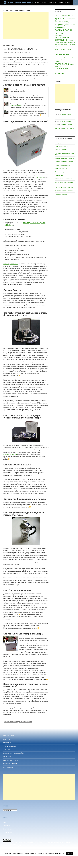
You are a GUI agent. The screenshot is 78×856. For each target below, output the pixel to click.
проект (58, 61)
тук (64, 853)
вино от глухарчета (59, 22)
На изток (7, 749)
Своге (64, 18)
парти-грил (71, 57)
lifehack (70, 15)
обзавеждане (62, 54)
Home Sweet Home (8, 735)
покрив (61, 59)
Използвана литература (10, 760)
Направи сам (7, 739)
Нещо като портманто (61, 168)
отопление (58, 57)
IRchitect (57, 128)
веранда (65, 21)
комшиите (71, 42)
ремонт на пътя (58, 66)
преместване (68, 59)
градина (58, 25)
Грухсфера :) (68, 2)
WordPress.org (7, 832)
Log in (4, 822)
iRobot (63, 16)
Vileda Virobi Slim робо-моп (63, 178)
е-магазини (70, 40)
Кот (18, 52)
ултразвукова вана (16, 105)
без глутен (71, 19)
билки (57, 21)
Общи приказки (8, 45)
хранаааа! (60, 73)
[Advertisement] (26, 25)
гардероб (66, 22)
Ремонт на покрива (65, 121)
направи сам (63, 49)
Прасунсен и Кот (28, 842)
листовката (40, 177)
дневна (62, 27)
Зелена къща (7, 756)
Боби (56, 124)
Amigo (56, 16)
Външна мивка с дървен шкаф (64, 190)
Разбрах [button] (69, 853)
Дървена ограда (60, 172)
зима (65, 42)
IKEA (59, 16)
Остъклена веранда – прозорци (64, 158)
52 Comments (26, 52)
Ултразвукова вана (20, 49)
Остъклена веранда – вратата (64, 161)
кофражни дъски (67, 44)
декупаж (57, 27)
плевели (57, 58)
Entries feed (6, 825)
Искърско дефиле (10, 746)
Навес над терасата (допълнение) (61, 195)
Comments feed (7, 829)
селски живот (62, 68)
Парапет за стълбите (65, 114)
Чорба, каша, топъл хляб (10, 763)
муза (73, 44)
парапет (65, 57)
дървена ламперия (62, 37)
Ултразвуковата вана (10, 264)
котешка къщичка (59, 44)
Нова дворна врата (61, 143)
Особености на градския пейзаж (13, 753)
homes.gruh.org (18, 846)
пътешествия (62, 63)
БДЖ (56, 19)
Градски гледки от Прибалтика (64, 187)
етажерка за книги (59, 42)
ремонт (72, 64)
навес (57, 46)
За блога (44, 2)
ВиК (59, 19)
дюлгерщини (61, 39)
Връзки (61, 2)
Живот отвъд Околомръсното (20, 2)
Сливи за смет (59, 175)
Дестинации (7, 742)
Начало (37, 2)
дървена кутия (58, 35)
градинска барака (68, 25)
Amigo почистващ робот (62, 165)
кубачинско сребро (10, 454)
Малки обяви (52, 2)
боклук (60, 21)
